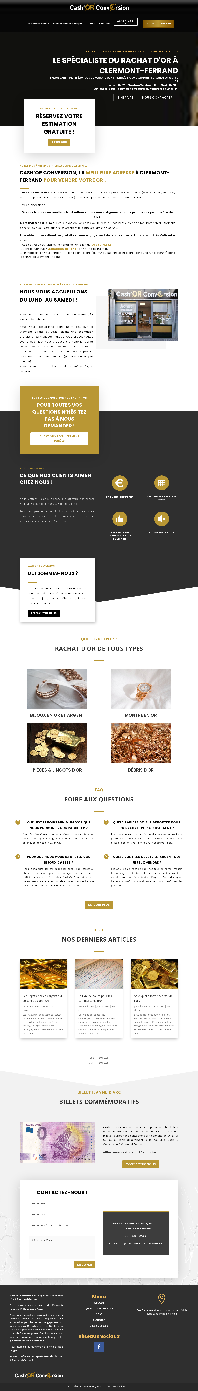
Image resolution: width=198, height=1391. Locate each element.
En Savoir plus (44, 613)
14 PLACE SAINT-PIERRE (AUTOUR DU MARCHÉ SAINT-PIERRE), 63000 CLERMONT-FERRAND (105, 78)
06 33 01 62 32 (101, 245)
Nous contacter (157, 97)
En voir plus (99, 905)
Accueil (99, 1303)
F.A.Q (98, 1314)
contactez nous (141, 1164)
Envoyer (84, 1265)
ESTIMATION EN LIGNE (158, 24)
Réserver (59, 142)
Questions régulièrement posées (59, 438)
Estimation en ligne (62, 249)
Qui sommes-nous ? (99, 1308)
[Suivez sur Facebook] (99, 1347)
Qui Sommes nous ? (36, 24)
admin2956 (33, 1006)
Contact (104, 24)
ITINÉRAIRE (125, 97)
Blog (92, 24)
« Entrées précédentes (31, 1044)
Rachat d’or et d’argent (68, 24)
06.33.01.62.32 (125, 22)
